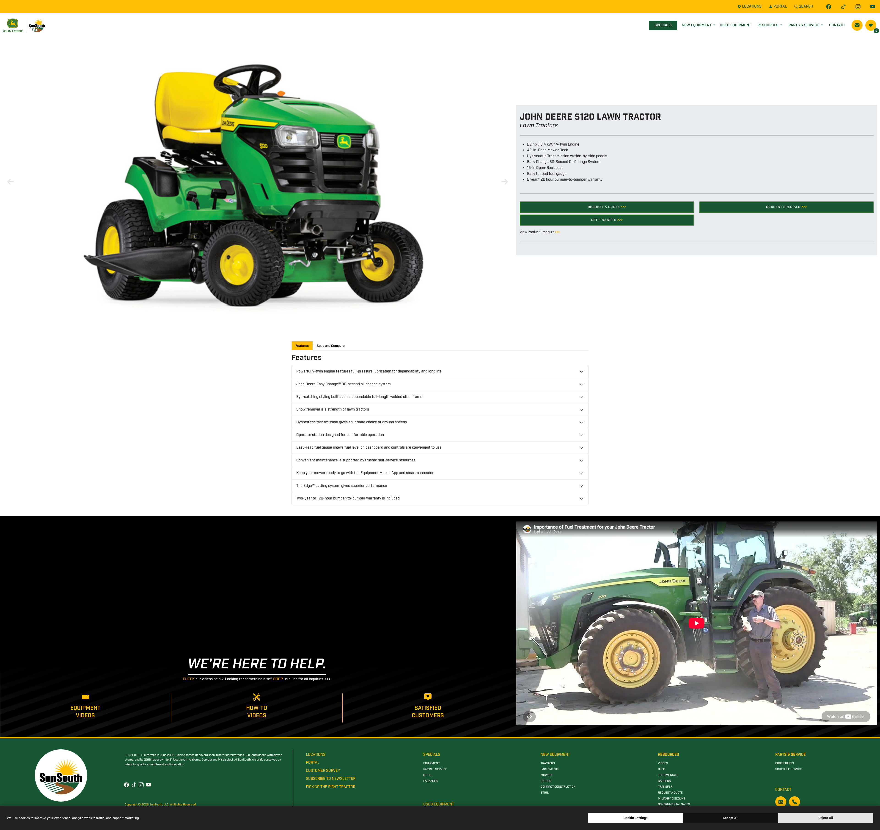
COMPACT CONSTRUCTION (558, 787)
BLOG (661, 769)
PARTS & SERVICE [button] (804, 25)
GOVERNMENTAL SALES (674, 804)
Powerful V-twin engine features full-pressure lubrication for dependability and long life (369, 371)
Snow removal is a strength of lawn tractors (332, 409)
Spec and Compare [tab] (331, 346)
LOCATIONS (315, 754)
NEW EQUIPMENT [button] (697, 25)
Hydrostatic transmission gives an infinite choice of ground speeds (351, 422)
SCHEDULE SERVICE (789, 769)
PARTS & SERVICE (435, 769)
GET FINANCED (607, 220)
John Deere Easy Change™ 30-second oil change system (343, 384)
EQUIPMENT (431, 763)
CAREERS (664, 781)
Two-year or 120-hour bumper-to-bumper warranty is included (348, 498)
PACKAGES (430, 781)
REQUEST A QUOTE (607, 207)
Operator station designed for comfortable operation (340, 435)
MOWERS (547, 775)
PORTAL (312, 762)
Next (503, 180)
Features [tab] (302, 346)
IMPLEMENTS (550, 769)
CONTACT (837, 25)
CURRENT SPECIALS (786, 207)
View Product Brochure (540, 232)
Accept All (730, 818)
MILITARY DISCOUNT (671, 799)
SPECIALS (663, 25)
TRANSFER (665, 787)
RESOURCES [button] (768, 25)
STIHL (427, 775)
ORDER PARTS (784, 763)
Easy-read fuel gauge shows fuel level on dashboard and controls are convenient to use (369, 447)
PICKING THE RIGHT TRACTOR (330, 787)
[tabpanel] (257, 180)
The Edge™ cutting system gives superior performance (341, 485)
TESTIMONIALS (668, 775)
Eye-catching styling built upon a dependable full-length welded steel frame (359, 396)
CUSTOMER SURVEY (323, 770)
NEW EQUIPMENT (555, 754)
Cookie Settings (636, 818)
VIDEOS (663, 763)
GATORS (546, 781)
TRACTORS (548, 763)
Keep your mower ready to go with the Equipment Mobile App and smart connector (365, 473)
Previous (9, 180)
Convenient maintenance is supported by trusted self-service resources (355, 460)
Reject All (825, 818)
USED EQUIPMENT (735, 25)
